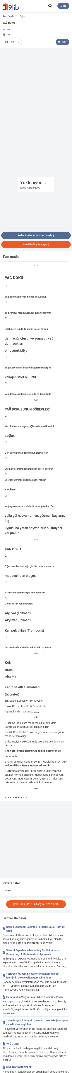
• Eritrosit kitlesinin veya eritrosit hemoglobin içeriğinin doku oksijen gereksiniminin (32, 975)
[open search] (50, 5)
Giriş (63, 5)
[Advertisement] (36, 87)
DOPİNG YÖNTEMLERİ (19, 1067)
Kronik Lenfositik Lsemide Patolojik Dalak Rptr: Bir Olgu (35, 928)
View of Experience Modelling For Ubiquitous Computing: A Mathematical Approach (32, 952)
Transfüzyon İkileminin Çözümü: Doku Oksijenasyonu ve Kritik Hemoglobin (37, 1022)
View (8, 890)
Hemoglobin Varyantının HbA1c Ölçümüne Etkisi (34, 997)
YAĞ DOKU (12, 1043)
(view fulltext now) (30, 187)
